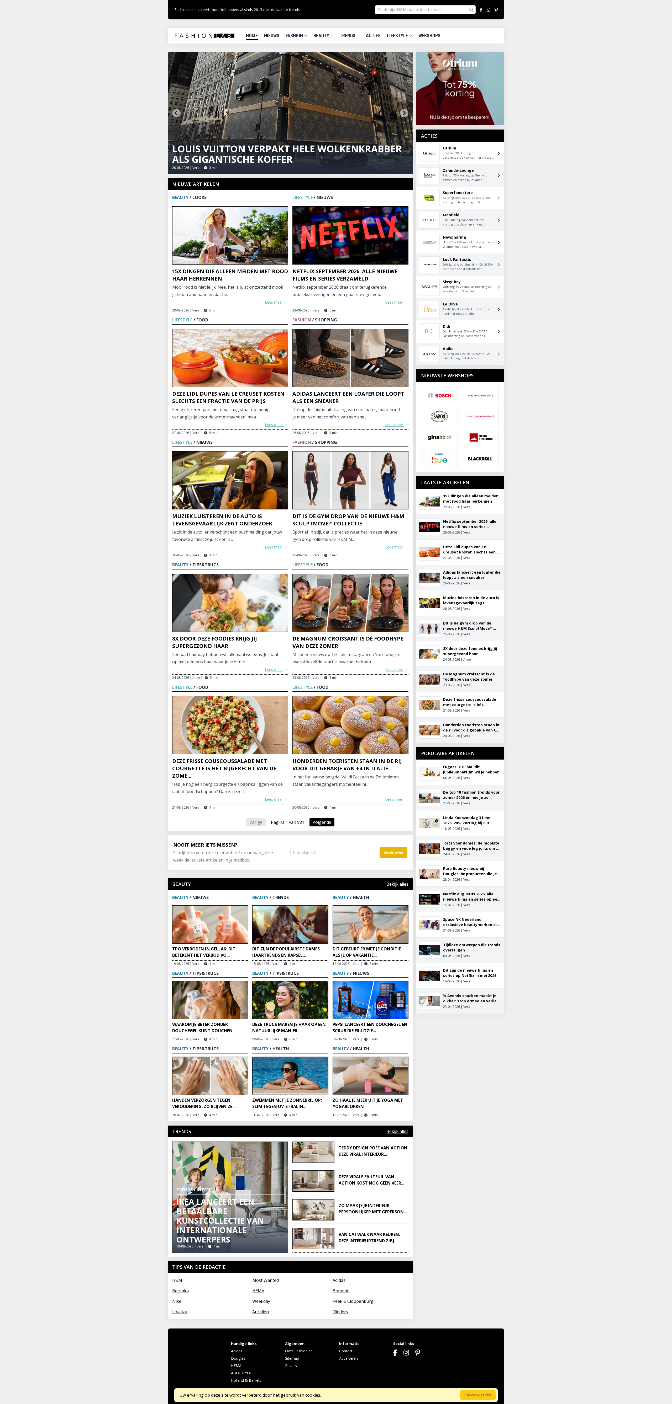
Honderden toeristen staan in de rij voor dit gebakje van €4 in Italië (347, 764)
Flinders (340, 1312)
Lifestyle (398, 35)
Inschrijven (393, 852)
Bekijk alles (397, 884)
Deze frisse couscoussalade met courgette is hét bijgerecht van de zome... (224, 768)
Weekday (261, 1301)
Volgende (322, 822)
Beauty (321, 35)
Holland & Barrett (246, 1380)
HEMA (258, 1291)
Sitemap (292, 1358)
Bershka (180, 1291)
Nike (176, 1301)
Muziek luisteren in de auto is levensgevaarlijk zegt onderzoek (222, 520)
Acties (373, 35)
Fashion (295, 35)
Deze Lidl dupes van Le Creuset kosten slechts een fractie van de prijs (228, 397)
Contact (346, 1350)
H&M (177, 1280)
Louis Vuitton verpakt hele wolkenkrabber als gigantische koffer (287, 154)
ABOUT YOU (242, 1372)
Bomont (341, 1291)
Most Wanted (265, 1280)
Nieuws (271, 35)
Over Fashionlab (299, 1350)
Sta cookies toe (477, 1394)
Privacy (291, 1365)
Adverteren (348, 1358)
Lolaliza (179, 1312)
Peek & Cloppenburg (353, 1301)
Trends (348, 35)
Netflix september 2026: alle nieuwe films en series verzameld (344, 275)
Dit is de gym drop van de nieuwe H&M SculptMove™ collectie (348, 520)
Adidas (339, 1280)
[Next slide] (404, 113)
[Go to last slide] (176, 113)
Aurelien (260, 1312)
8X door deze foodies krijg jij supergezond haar (214, 642)
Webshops (429, 35)
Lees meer (274, 302)
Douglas (238, 1358)
